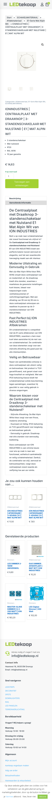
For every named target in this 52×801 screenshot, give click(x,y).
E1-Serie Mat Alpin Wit (36, 102)
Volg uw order (11, 770)
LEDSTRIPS (10, 687)
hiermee (9, 796)
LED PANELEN (11, 705)
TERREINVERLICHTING (15, 709)
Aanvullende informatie (20, 203)
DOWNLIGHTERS (12, 698)
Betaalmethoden (12, 775)
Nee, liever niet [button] (29, 796)
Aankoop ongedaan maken (17, 765)
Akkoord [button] (42, 796)
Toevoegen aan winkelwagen (21, 183)
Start (9, 17)
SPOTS (8, 694)
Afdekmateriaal (14, 20)
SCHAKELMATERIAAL (27, 17)
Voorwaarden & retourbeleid (18, 780)
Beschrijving (15, 198)
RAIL (7, 702)
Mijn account (11, 760)
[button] (42, 44)
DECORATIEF (10, 690)
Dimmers (10, 560)
